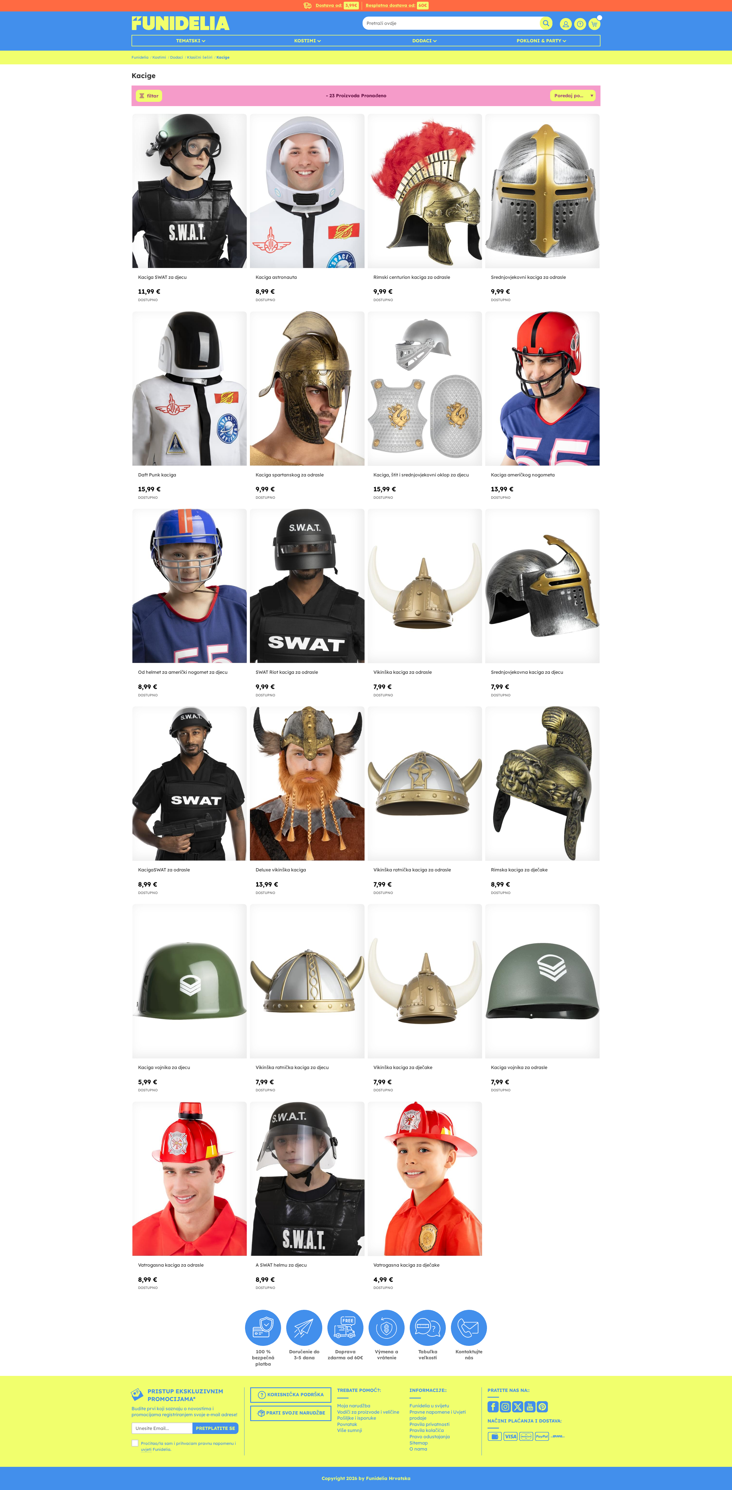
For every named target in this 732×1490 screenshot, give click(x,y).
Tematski (188, 40)
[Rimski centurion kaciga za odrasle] (425, 191)
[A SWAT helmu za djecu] (307, 1179)
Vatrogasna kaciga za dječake (406, 1265)
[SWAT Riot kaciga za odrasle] (307, 586)
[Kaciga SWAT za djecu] (189, 191)
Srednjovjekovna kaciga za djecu (527, 672)
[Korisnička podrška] (580, 24)
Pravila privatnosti (429, 1424)
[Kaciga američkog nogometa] (542, 388)
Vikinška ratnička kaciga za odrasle (412, 870)
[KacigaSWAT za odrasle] (189, 783)
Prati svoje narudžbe (295, 1413)
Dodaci (422, 40)
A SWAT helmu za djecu (281, 1265)
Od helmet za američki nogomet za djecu (183, 672)
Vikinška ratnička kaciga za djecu (292, 1067)
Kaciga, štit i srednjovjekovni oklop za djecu (421, 475)
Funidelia (140, 57)
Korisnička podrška (295, 1394)
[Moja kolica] (594, 24)
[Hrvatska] (493, 1407)
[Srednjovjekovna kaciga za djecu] (542, 586)
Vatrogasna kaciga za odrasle (171, 1265)
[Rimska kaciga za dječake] (542, 783)
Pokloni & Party (539, 40)
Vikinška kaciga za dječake (402, 1067)
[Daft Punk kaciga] (189, 388)
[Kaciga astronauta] (307, 191)
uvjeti (146, 1449)
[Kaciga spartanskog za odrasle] (307, 388)
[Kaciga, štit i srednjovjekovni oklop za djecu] (425, 388)
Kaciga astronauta (276, 277)
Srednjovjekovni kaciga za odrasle (528, 277)
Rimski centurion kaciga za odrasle (411, 277)
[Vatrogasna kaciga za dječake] (425, 1179)
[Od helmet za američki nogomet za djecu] (189, 586)
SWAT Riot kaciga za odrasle (287, 672)
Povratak (347, 1424)
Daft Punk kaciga (157, 475)
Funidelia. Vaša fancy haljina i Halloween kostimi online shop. (181, 23)
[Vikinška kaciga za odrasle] (425, 586)
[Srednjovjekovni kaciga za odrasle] (542, 191)
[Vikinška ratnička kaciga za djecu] (307, 981)
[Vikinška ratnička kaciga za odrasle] (425, 783)
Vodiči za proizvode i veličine (368, 1412)
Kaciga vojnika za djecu (164, 1067)
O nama (418, 1449)
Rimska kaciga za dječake (519, 870)
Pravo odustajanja (429, 1436)
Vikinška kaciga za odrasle (402, 672)
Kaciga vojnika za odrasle (519, 1067)
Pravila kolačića (426, 1430)
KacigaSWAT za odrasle (164, 870)
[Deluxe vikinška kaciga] (307, 783)
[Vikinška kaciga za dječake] (425, 981)
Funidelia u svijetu (429, 1405)
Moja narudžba (353, 1405)
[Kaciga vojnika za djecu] (189, 981)
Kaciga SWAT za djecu (162, 277)
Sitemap (418, 1443)
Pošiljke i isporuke (356, 1418)
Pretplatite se (215, 1428)
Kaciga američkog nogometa (523, 475)
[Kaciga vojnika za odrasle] (542, 981)
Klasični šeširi (199, 57)
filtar (152, 96)
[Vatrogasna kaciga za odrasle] (189, 1179)
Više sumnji (349, 1430)
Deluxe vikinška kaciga (281, 870)
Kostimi (305, 40)
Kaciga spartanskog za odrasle (290, 475)
